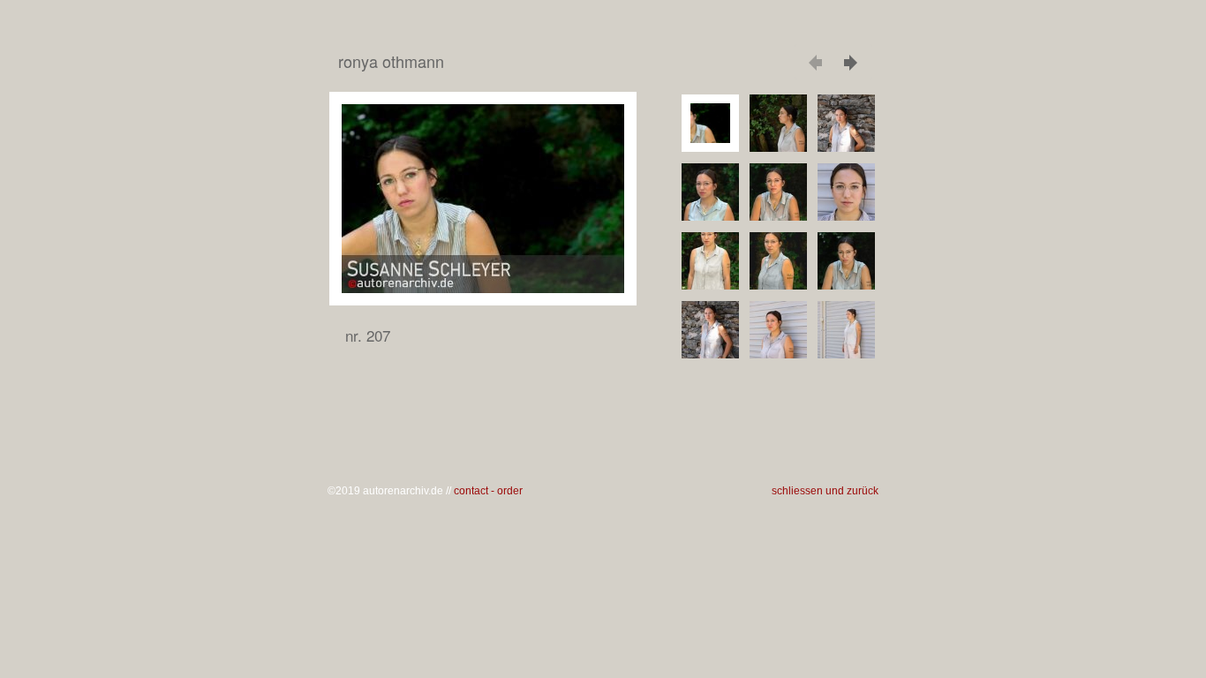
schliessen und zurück (825, 491)
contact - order (488, 491)
